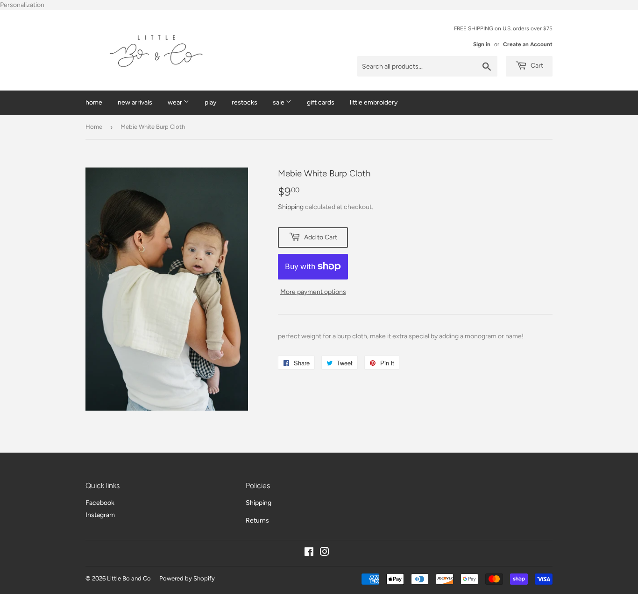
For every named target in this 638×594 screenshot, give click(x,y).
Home (93, 126)
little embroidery (373, 102)
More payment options (313, 292)
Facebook (99, 503)
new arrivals (135, 102)
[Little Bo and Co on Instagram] (324, 553)
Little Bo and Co (129, 578)
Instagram (100, 515)
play (210, 102)
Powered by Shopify (187, 578)
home (93, 102)
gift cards (320, 102)
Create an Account (528, 44)
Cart (536, 66)
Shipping (291, 207)
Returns (257, 520)
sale (279, 102)
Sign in (481, 44)
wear (176, 102)
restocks (244, 102)
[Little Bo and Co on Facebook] (309, 553)
